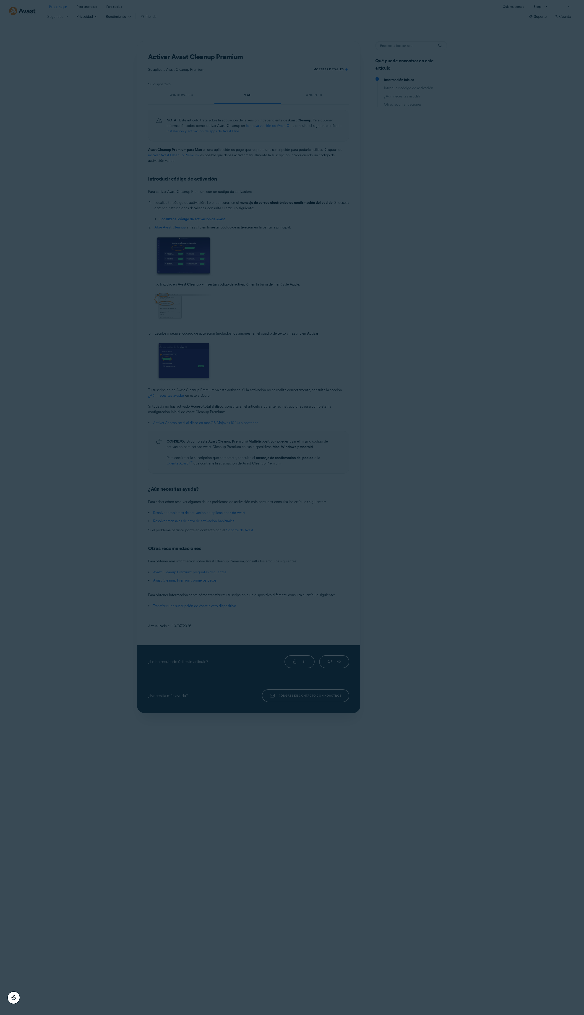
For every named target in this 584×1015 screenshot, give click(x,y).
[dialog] (292, 507)
